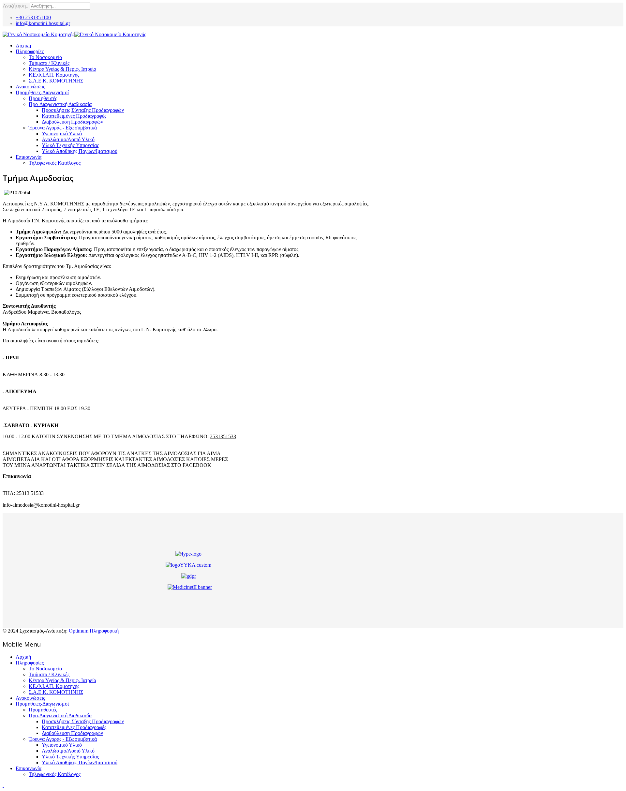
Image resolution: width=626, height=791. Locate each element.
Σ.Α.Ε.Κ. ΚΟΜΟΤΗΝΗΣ (56, 80)
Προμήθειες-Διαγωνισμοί (42, 92)
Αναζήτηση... (16, 5)
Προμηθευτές (43, 98)
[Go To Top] (3, 785)
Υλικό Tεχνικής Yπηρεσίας (70, 145)
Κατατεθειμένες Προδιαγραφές (74, 116)
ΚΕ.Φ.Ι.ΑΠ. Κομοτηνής (54, 75)
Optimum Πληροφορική (94, 631)
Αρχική (23, 45)
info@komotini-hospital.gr (43, 23)
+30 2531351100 (33, 17)
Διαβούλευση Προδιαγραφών (72, 122)
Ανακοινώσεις (30, 86)
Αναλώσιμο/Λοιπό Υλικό (68, 139)
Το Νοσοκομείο (45, 57)
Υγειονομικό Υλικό (62, 133)
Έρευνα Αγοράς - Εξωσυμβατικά (63, 127)
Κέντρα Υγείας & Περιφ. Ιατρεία (62, 69)
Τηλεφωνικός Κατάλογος (55, 163)
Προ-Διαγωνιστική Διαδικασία (60, 104)
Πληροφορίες (30, 51)
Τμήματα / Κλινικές (49, 63)
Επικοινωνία (28, 157)
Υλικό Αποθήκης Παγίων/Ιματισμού (79, 151)
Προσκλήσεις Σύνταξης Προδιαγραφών (83, 110)
